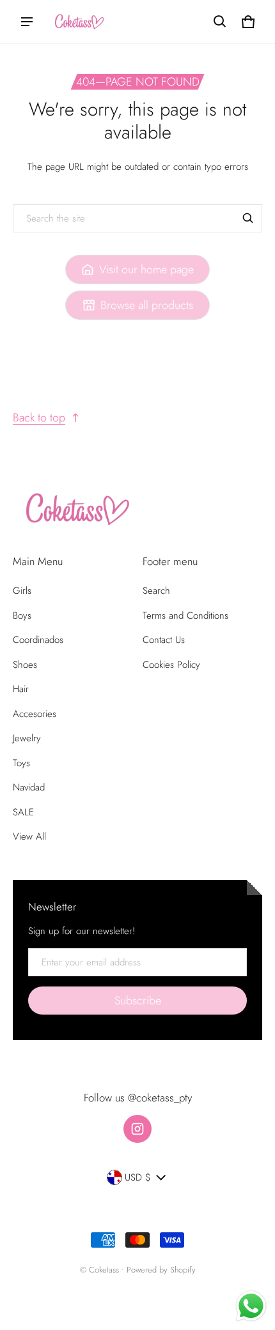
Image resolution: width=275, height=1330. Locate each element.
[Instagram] (137, 1129)
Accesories (34, 714)
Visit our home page (146, 269)
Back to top (39, 417)
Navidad (29, 787)
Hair (21, 689)
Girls (22, 591)
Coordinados (38, 640)
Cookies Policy (171, 665)
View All (29, 836)
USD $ (138, 1177)
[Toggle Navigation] (27, 22)
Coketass (104, 1270)
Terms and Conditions (185, 615)
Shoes (25, 665)
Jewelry (27, 738)
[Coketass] (77, 21)
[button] (220, 22)
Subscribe (137, 1000)
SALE (23, 812)
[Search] (248, 218)
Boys (22, 615)
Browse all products (146, 305)
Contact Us (164, 640)
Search (156, 591)
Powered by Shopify (161, 1270)
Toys (21, 763)
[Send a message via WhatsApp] (251, 1306)
